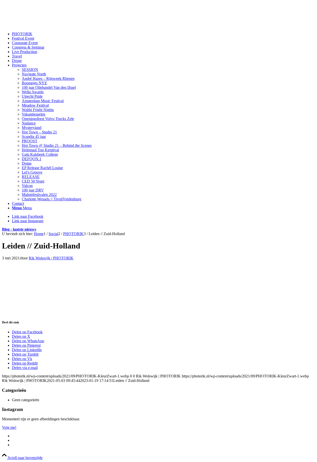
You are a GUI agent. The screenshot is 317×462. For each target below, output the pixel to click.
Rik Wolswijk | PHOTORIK (51, 258)
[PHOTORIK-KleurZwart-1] (39, 25)
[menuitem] (163, 34)
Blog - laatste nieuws (19, 229)
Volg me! (9, 427)
